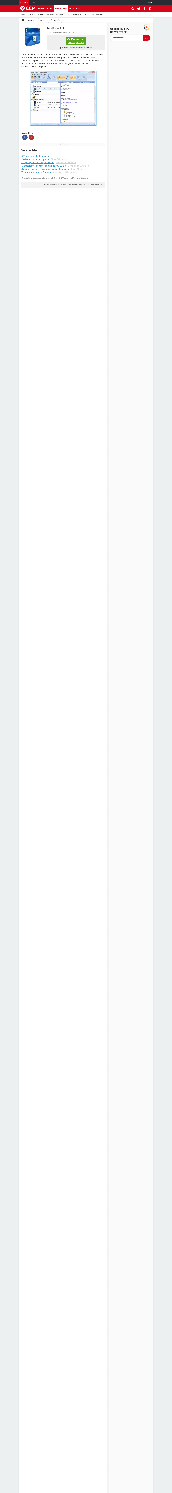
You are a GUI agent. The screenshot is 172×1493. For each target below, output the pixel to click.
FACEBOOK (50, 15)
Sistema (43, 20)
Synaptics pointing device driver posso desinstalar (45, 169)
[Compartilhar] (25, 137)
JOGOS (22, 15)
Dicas (50, 9)
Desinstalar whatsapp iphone (35, 159)
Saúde (33, 2)
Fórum (41, 9)
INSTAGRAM (77, 15)
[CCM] (27, 8)
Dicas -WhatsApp (59, 159)
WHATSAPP (31, 15)
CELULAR (41, 15)
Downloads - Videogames (64, 172)
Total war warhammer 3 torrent (36, 172)
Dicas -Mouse (77, 169)
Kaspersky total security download (38, 162)
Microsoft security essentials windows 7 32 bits (44, 166)
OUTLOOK (59, 15)
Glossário (74, 9)
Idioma (149, 2)
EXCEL (68, 15)
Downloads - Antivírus (66, 162)
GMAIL (86, 15)
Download (76, 41)
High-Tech (24, 2)
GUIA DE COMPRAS (97, 15)
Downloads (61, 9)
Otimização (55, 20)
